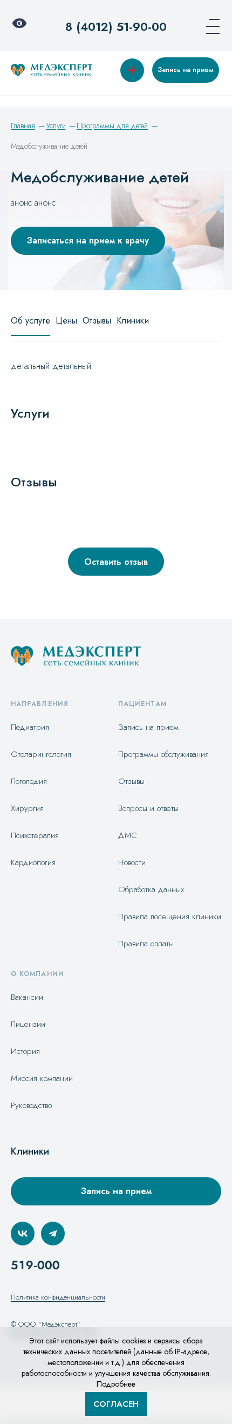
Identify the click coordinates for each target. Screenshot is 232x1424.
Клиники (133, 320)
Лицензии (28, 1024)
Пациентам (142, 704)
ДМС (127, 835)
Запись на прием (186, 70)
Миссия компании (42, 1078)
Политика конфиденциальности (58, 1297)
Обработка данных (151, 889)
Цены (66, 320)
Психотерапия (35, 835)
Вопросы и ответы (148, 808)
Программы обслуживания (163, 754)
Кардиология (33, 862)
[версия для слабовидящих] (23, 26)
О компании (37, 974)
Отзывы (97, 320)
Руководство (31, 1105)
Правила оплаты (146, 944)
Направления (40, 704)
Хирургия (27, 808)
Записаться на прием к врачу (88, 240)
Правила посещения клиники (169, 916)
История (25, 1051)
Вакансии (27, 997)
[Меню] (209, 26)
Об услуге (30, 320)
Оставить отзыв (116, 562)
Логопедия (29, 781)
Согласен (116, 1404)
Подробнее (116, 1384)
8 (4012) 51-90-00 (116, 26)
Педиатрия (30, 727)
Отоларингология (41, 754)
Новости (132, 862)
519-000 (35, 1265)
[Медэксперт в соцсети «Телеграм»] (53, 1233)
